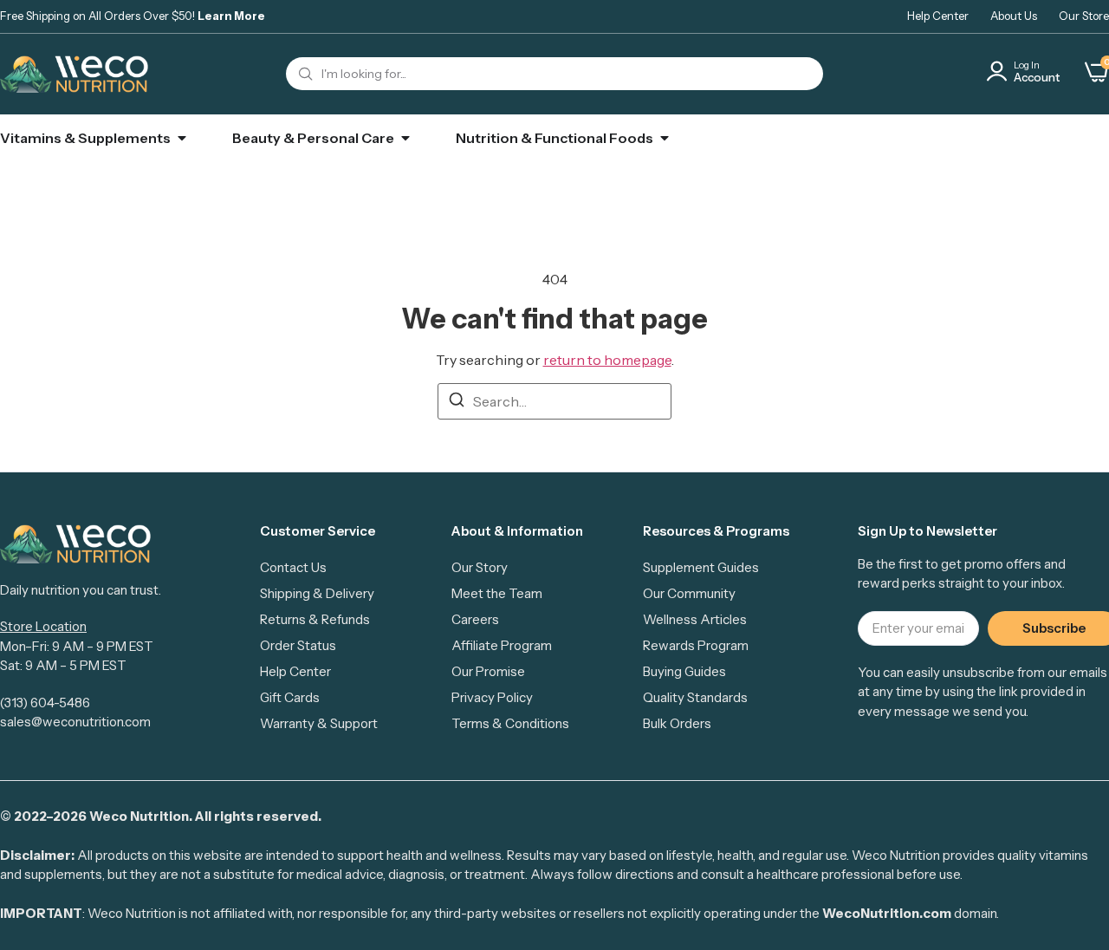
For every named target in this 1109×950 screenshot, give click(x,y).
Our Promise (488, 671)
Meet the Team (496, 593)
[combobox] (554, 73)
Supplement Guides (701, 567)
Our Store (1084, 16)
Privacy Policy (492, 697)
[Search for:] (554, 401)
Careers (475, 619)
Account (1037, 77)
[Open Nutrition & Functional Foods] (664, 137)
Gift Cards (290, 697)
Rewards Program (696, 645)
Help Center (938, 16)
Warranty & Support (319, 723)
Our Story (479, 567)
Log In (1027, 65)
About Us (1013, 16)
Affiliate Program (501, 645)
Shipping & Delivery (317, 593)
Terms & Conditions (510, 723)
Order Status (298, 645)
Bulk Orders (677, 723)
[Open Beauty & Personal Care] (405, 137)
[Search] (456, 402)
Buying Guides (684, 671)
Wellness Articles (695, 619)
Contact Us (293, 567)
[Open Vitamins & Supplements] (182, 137)
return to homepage (607, 359)
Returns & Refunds (315, 619)
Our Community (689, 593)
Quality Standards (695, 697)
